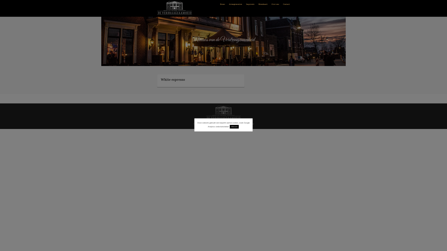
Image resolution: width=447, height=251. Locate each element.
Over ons (275, 4)
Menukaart (263, 4)
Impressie (250, 4)
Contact (286, 4)
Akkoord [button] (234, 127)
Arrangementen (235, 4)
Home (222, 4)
